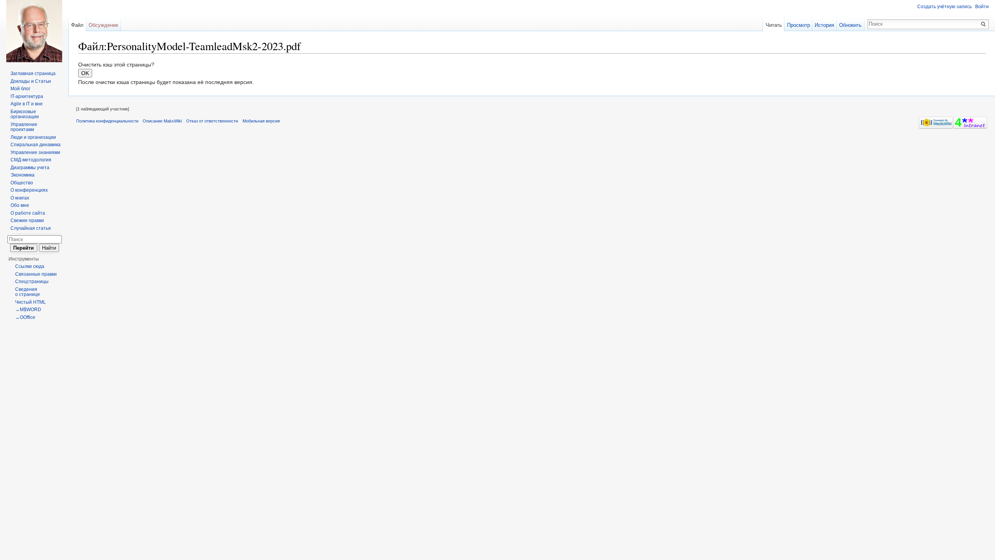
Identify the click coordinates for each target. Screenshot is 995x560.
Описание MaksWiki (162, 121)
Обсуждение (103, 25)
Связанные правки (36, 274)
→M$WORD (28, 309)
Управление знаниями (35, 152)
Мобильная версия (261, 121)
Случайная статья (30, 228)
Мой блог (20, 88)
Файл (77, 25)
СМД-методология (30, 160)
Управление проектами (23, 127)
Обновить (850, 25)
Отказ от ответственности (212, 121)
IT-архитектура (26, 96)
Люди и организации (33, 137)
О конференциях (29, 190)
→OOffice (25, 317)
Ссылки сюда (29, 266)
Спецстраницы (32, 281)
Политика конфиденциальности (107, 121)
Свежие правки (27, 220)
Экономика (22, 175)
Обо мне (19, 205)
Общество (21, 183)
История (824, 25)
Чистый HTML (30, 302)
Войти (982, 6)
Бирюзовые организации (24, 114)
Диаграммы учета (29, 167)
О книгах (19, 198)
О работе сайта (27, 213)
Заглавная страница (33, 73)
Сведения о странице (27, 292)
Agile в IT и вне (26, 104)
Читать (774, 25)
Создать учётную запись (944, 6)
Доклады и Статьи (30, 81)
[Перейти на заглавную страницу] (34, 31)
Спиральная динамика (35, 144)
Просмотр (798, 25)
